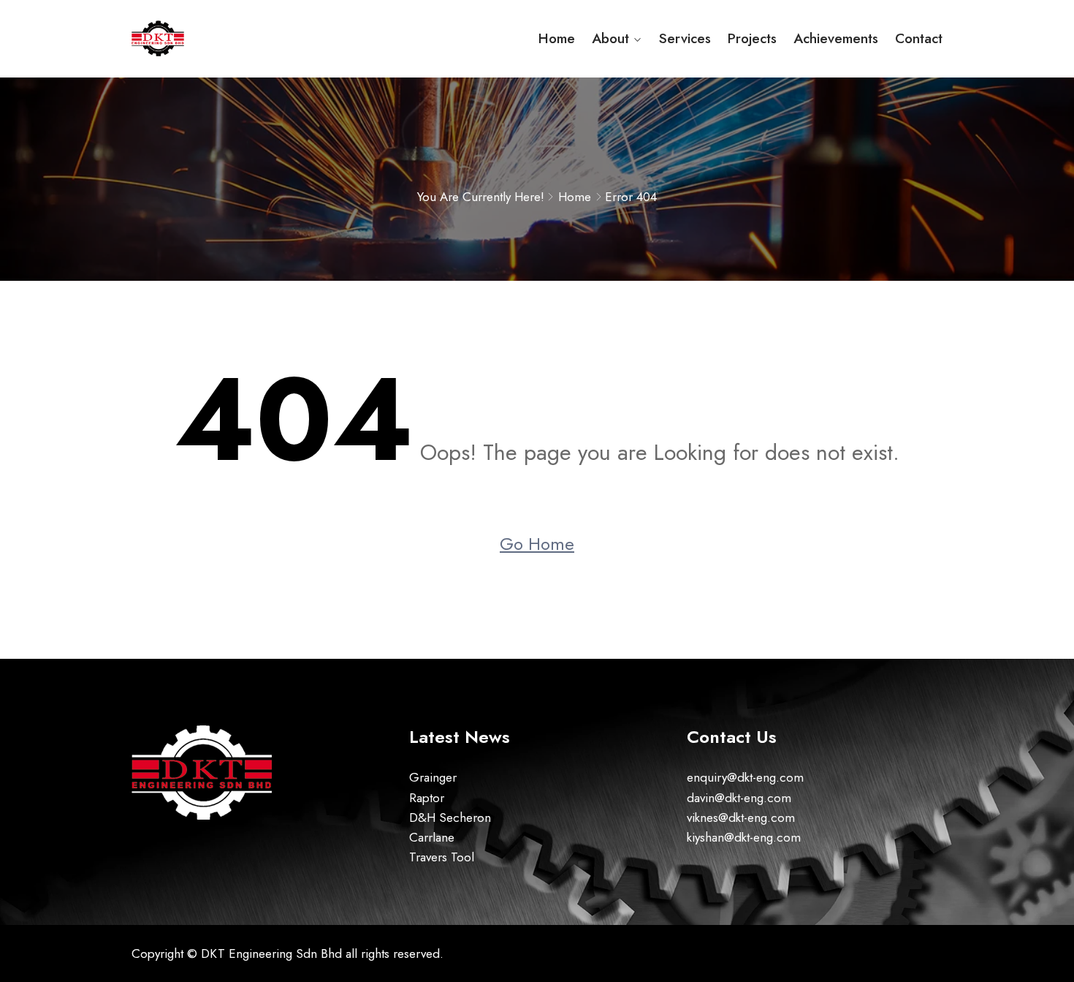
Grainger (433, 777)
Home (556, 38)
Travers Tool (441, 857)
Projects (752, 38)
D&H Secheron (450, 817)
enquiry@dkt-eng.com (745, 777)
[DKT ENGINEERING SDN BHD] (225, 38)
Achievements (835, 38)
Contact (918, 38)
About (610, 38)
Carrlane (431, 837)
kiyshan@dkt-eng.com (744, 837)
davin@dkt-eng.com (739, 798)
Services (685, 38)
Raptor (426, 798)
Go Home (537, 543)
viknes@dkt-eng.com (741, 817)
